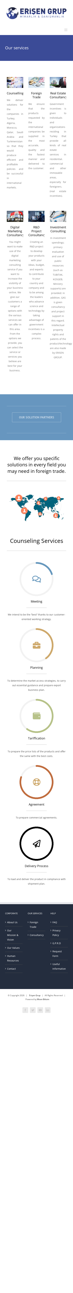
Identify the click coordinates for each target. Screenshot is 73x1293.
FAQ (54, 922)
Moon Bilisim (43, 999)
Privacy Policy (56, 933)
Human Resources (13, 958)
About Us (12, 922)
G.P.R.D (56, 943)
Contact (11, 968)
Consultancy (36, 935)
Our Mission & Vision (12, 935)
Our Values (13, 947)
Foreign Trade (34, 924)
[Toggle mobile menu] (66, 30)
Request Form (57, 954)
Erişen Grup (34, 995)
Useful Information (59, 966)
